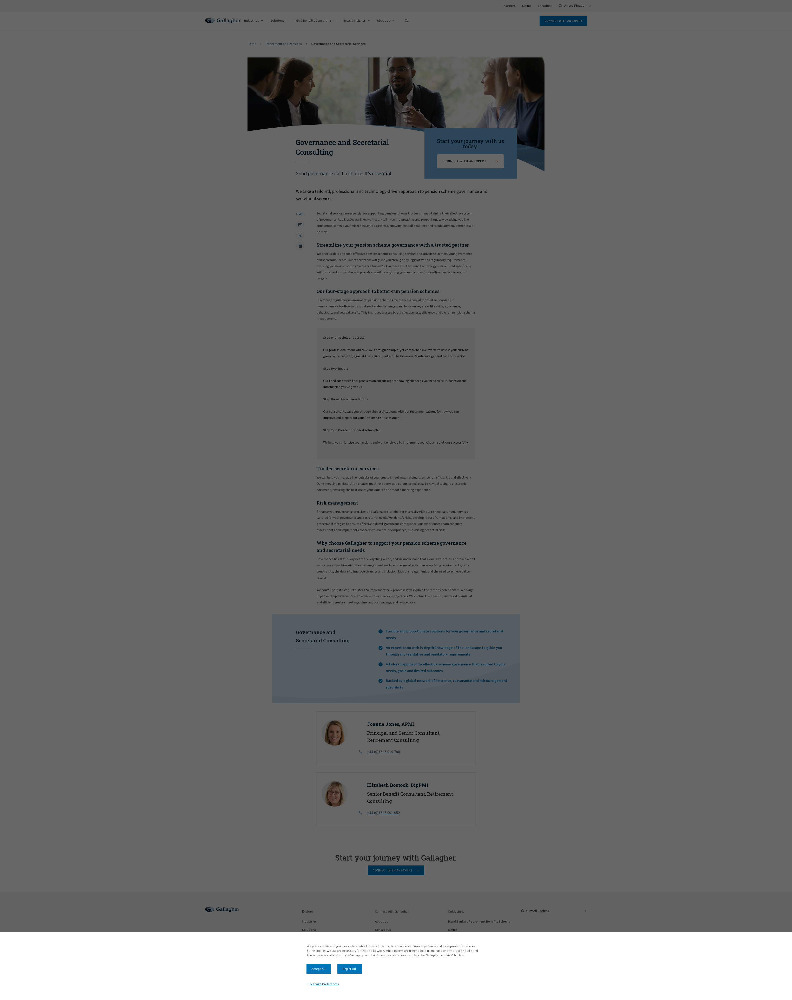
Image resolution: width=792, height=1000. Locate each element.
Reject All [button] (349, 969)
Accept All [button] (318, 969)
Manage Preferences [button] (324, 984)
